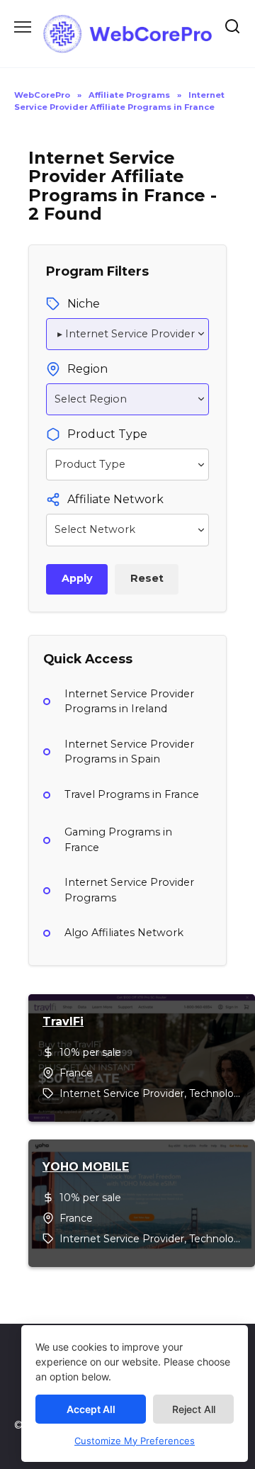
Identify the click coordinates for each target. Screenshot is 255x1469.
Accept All (91, 1409)
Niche (83, 303)
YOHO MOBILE (85, 1166)
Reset (147, 578)
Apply (77, 578)
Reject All (193, 1409)
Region (87, 369)
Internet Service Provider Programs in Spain (129, 752)
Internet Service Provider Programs (129, 890)
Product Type (107, 434)
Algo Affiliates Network (123, 932)
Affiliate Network (115, 499)
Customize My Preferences (134, 1440)
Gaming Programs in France (118, 840)
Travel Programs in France (131, 794)
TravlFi (63, 1021)
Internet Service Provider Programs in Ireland (129, 701)
